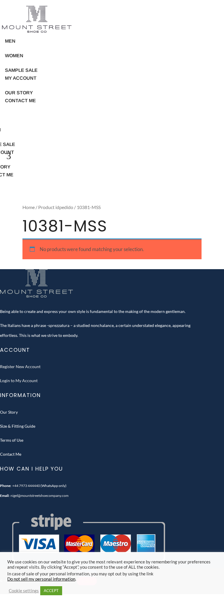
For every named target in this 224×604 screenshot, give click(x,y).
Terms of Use (11, 440)
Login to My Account (19, 380)
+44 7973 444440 (26, 485)
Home (28, 207)
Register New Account (20, 366)
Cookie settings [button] (24, 590)
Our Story (9, 412)
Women (14, 55)
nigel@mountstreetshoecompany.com (39, 495)
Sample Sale (21, 70)
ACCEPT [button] (51, 590)
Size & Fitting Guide (17, 426)
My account (20, 78)
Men (10, 41)
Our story (19, 92)
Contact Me (20, 100)
